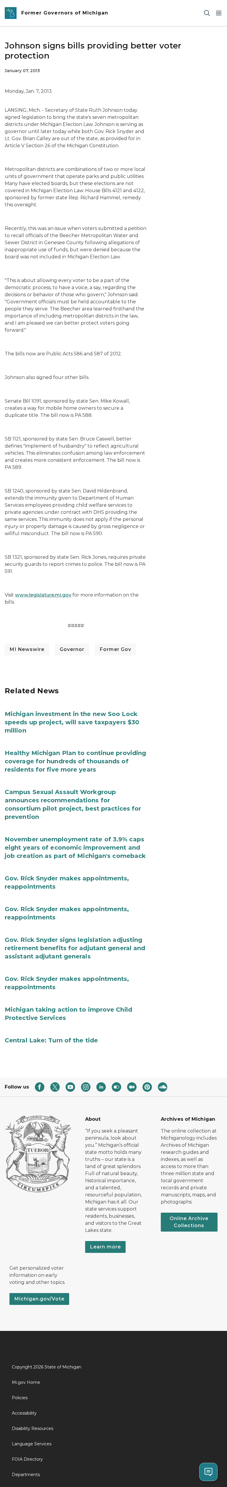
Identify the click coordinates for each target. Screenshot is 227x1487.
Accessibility (24, 1413)
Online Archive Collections (189, 1222)
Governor (72, 649)
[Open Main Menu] (218, 13)
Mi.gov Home (26, 1382)
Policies (19, 1397)
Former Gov (115, 649)
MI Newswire (26, 649)
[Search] (206, 13)
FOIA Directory (27, 1459)
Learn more (105, 1247)
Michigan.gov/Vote (39, 1299)
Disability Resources (32, 1428)
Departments (26, 1474)
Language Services (31, 1443)
